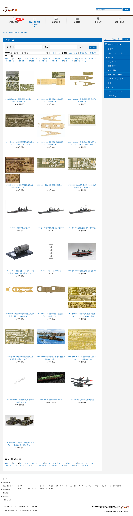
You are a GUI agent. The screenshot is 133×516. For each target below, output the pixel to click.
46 (60, 61)
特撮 (109, 83)
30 (7, 61)
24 (79, 59)
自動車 (110, 49)
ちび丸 (110, 87)
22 (72, 59)
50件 (52, 53)
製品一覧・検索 (14, 32)
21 (69, 59)
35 (23, 61)
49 (69, 61)
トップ (5, 32)
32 (13, 61)
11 (36, 59)
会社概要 (6, 493)
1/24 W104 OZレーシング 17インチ (51, 271)
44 (53, 61)
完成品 (42, 488)
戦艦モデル (21, 488)
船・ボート (43, 486)
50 (73, 61)
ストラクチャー (33, 488)
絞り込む (92, 47)
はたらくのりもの (115, 92)
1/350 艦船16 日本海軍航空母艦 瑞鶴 (51, 400)
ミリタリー (112, 62)
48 (66, 61)
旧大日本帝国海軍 (115, 486)
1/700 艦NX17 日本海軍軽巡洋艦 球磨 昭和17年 (82, 271)
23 (76, 59)
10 (33, 59)
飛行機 (110, 57)
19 (63, 59)
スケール (24, 32)
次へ (86, 61)
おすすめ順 (73, 53)
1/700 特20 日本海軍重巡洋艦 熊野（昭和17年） (82, 228)
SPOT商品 (112, 96)
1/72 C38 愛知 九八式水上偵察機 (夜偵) (82, 400)
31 (10, 61)
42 (46, 61)
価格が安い (84, 53)
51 (76, 61)
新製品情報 (6, 482)
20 (66, 59)
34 (20, 61)
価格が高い (94, 53)
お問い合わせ (7, 500)
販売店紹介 (6, 489)
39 (36, 61)
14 (46, 59)
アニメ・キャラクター (116, 79)
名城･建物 (112, 70)
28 (92, 59)
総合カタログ (50, 488)
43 (50, 61)
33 (17, 61)
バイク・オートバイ (116, 53)
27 (89, 59)
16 (53, 59)
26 (86, 59)
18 (59, 59)
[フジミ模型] (12, 10)
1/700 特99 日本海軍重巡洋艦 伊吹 (19, 228)
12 (39, 59)
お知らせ (6, 496)
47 (63, 61)
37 (30, 61)
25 (82, 59)
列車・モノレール (115, 74)
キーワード (11, 47)
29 (96, 59)
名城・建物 (73, 486)
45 (56, 61)
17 (56, 59)
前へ (7, 59)
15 (49, 59)
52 (79, 61)
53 (83, 61)
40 (40, 61)
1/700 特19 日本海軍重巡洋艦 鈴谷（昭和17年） (51, 228)
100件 (59, 53)
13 (43, 59)
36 (26, 61)
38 (33, 61)
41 (43, 61)
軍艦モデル (112, 66)
